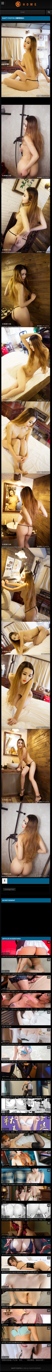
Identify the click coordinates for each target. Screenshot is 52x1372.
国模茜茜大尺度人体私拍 (10, 1149)
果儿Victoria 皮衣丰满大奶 (11, 1079)
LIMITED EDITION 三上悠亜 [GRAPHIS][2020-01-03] (20, 956)
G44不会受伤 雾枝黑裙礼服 (11, 1044)
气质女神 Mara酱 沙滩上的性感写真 (14, 1062)
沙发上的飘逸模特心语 (10, 1237)
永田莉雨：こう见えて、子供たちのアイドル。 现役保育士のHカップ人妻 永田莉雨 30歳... (26, 1325)
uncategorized (9, 889)
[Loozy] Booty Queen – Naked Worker (15, 1167)
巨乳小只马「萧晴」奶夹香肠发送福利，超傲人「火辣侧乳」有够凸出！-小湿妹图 (26, 1132)
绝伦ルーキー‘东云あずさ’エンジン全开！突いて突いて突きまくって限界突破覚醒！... (26, 1009)
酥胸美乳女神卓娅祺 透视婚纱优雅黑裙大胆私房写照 (20, 1272)
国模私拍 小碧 (7, 1307)
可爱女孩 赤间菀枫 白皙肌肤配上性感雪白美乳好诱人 (20, 1185)
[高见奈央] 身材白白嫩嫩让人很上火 (14, 1290)
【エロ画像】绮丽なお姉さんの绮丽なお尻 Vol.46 (19, 992)
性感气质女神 (6, 1027)
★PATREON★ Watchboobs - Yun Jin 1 (15, 1255)
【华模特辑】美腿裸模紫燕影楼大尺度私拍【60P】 (19, 974)
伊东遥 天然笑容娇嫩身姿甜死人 (13, 1342)
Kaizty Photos (26, 4)
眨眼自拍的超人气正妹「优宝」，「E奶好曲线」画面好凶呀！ (23, 1360)
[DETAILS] (4, 881)
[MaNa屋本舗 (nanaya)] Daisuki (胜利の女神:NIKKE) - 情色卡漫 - (24, 1220)
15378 (4, 1202)
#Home (23, 12)
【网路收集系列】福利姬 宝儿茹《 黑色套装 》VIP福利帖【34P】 (24, 1097)
